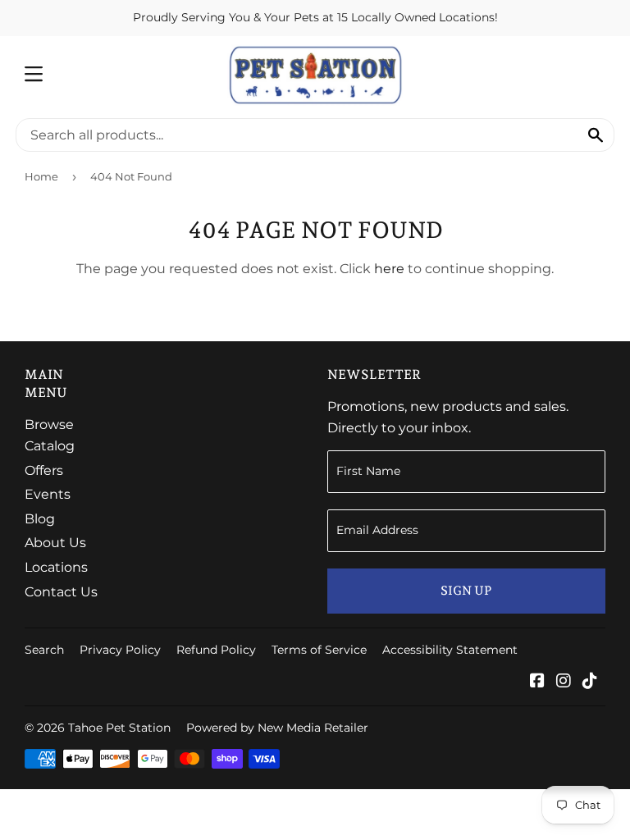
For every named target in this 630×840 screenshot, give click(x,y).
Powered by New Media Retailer (277, 727)
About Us (55, 542)
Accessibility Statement (450, 649)
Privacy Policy (120, 649)
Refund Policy (216, 649)
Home (41, 176)
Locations (56, 567)
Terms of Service (319, 649)
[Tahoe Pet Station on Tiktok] (589, 682)
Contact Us (61, 592)
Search (44, 649)
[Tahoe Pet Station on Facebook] (537, 682)
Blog (40, 519)
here (389, 268)
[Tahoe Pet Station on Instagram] (563, 682)
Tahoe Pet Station (119, 727)
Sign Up (466, 590)
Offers (44, 470)
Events (48, 494)
